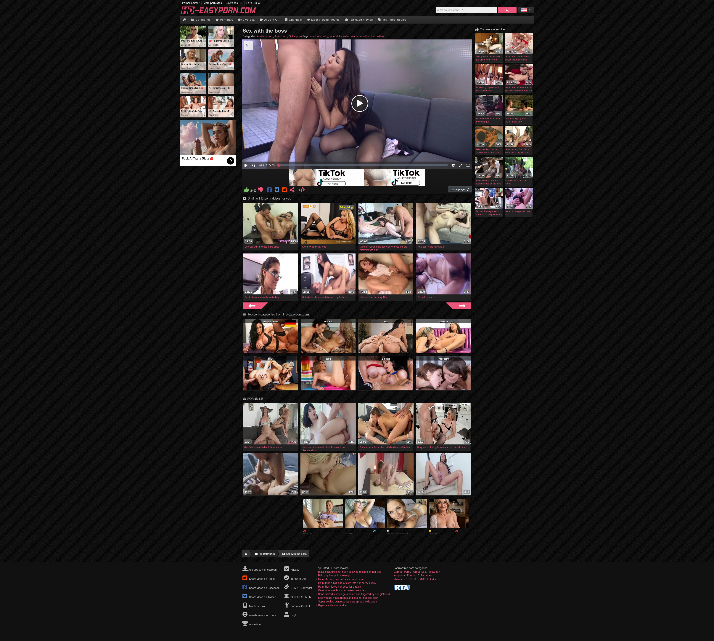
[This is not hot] (260, 190)
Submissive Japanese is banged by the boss (324, 297)
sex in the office (360, 36)
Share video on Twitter (262, 597)
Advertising (255, 624)
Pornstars (226, 19)
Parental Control (300, 606)
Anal (385, 321)
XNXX (422, 579)
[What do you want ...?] (507, 10)
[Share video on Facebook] (269, 190)
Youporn (398, 575)
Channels (295, 19)
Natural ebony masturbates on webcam (341, 579)
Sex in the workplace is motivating (262, 297)
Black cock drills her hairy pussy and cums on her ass (349, 571)
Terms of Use (298, 579)
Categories (203, 19)
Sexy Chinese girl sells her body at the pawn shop (489, 213)
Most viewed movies (325, 19)
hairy (325, 36)
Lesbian (443, 321)
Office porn (295, 36)
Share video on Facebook (263, 588)
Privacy (294, 569)
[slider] (363, 165)
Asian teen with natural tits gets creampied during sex (518, 89)
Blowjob (433, 571)
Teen (328, 358)
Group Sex (419, 571)
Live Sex (248, 19)
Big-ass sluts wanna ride (332, 605)
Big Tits (386, 358)
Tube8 (412, 579)
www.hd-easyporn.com (262, 615)
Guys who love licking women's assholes (342, 590)
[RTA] (402, 589)
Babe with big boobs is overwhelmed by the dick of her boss (488, 183)
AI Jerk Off (271, 19)
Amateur (328, 321)
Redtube (426, 575)
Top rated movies (360, 19)
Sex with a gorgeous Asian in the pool (515, 120)
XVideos (435, 579)
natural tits (335, 36)
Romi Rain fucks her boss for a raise (339, 586)
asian (346, 36)
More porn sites (212, 3)
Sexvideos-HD (234, 3)
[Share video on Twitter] (277, 190)
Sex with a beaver (427, 297)
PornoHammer (191, 3)
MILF (270, 358)
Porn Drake (253, 3)
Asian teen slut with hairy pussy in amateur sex (517, 58)
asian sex (315, 36)
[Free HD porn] (221, 14)
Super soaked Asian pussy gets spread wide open (347, 601)
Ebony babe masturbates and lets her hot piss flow (348, 597)
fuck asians (377, 36)
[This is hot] (246, 190)
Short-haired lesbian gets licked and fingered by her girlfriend (354, 594)
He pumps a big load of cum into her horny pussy (347, 583)
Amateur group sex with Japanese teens (487, 89)
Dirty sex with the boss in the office (262, 246)
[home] (245, 553)
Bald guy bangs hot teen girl (334, 575)
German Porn (270, 321)
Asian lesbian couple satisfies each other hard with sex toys (488, 152)
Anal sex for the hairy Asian (431, 246)
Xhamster (399, 579)
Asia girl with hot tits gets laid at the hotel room (488, 58)
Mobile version (257, 606)
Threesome (444, 358)
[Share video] (292, 190)
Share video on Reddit (261, 579)
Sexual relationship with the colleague (488, 120)
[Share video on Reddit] (284, 190)
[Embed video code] (301, 190)
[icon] (184, 20)
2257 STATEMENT (301, 597)
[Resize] (460, 165)
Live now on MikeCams (314, 246)
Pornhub (412, 575)
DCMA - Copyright (301, 588)
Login (293, 615)
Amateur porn (265, 36)
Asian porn (281, 36)
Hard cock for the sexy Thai (373, 297)
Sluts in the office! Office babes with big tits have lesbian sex (517, 152)
